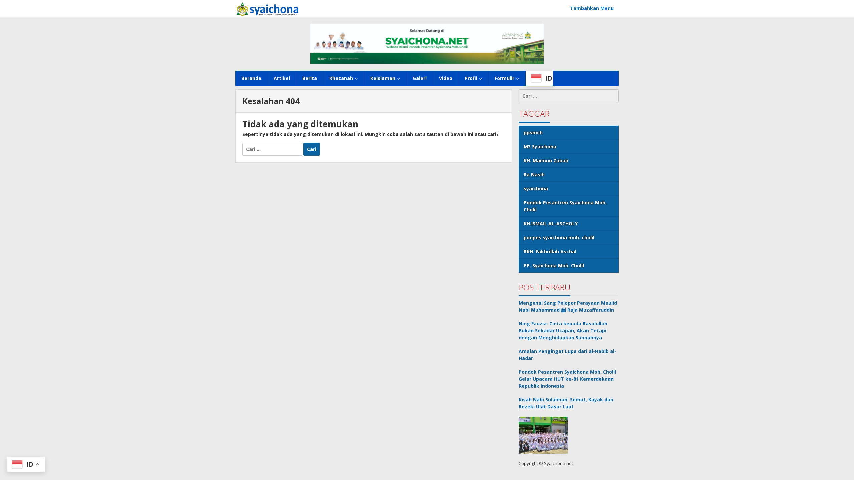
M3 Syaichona (540, 146)
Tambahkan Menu (592, 8)
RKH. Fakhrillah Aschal (550, 251)
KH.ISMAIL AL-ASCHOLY (551, 223)
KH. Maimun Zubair (546, 160)
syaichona (536, 188)
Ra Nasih (534, 174)
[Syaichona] (267, 8)
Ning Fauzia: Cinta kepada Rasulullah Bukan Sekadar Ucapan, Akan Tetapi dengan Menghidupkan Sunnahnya (563, 330)
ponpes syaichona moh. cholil (559, 237)
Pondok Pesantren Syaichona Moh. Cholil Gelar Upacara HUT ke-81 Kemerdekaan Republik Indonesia (567, 379)
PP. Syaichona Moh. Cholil (554, 265)
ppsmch (533, 132)
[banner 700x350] (427, 43)
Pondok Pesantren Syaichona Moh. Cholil (565, 206)
